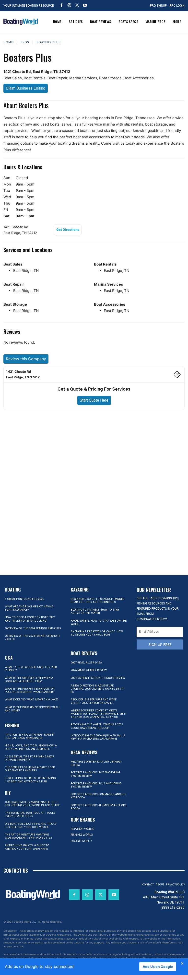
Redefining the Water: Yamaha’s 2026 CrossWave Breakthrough (97, 726)
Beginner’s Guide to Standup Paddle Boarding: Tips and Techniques (97, 600)
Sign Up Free (159, 644)
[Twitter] (77, 5)
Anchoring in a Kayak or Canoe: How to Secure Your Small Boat (97, 633)
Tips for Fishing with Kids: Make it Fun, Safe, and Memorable (30, 736)
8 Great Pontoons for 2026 (24, 599)
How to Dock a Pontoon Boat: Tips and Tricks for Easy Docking (30, 619)
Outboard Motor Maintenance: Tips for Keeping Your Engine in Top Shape (32, 804)
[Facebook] (61, 5)
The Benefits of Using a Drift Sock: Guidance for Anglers (30, 769)
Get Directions (67, 230)
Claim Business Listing (25, 88)
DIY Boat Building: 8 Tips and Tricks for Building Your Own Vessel (30, 825)
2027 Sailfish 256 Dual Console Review (98, 678)
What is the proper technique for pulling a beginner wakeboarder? (30, 690)
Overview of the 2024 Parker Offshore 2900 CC (32, 637)
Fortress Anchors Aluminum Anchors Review (99, 807)
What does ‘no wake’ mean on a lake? (32, 699)
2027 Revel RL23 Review (86, 662)
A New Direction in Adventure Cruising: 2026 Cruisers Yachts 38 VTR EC (98, 689)
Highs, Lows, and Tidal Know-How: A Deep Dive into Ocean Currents (31, 747)
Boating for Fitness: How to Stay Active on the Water (95, 611)
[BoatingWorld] (20, 22)
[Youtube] (85, 5)
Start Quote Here (94, 400)
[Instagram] (69, 5)
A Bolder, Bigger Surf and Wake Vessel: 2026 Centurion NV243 (94, 701)
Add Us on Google (158, 966)
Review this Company (26, 358)
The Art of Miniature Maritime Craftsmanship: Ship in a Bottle (28, 836)
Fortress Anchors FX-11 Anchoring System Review (96, 785)
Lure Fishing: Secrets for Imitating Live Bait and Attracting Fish (30, 780)
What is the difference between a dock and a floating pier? (29, 679)
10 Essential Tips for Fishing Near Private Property (29, 758)
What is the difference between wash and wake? (32, 709)
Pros (25, 42)
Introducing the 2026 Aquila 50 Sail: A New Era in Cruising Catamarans (98, 737)
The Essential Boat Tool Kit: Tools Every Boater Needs (30, 814)
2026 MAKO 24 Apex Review (89, 670)
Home (8, 42)
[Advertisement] (94, 449)
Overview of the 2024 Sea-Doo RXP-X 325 (33, 628)
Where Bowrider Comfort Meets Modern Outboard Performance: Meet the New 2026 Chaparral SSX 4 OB (99, 714)
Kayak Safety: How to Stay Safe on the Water (99, 622)
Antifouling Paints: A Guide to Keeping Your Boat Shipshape (27, 847)
